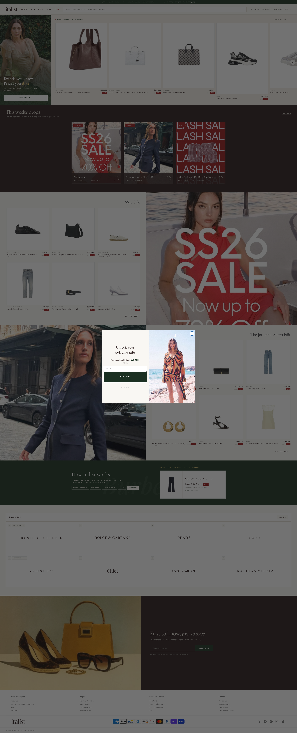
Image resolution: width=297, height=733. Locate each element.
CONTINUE (125, 377)
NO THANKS (125, 388)
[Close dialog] (192, 333)
